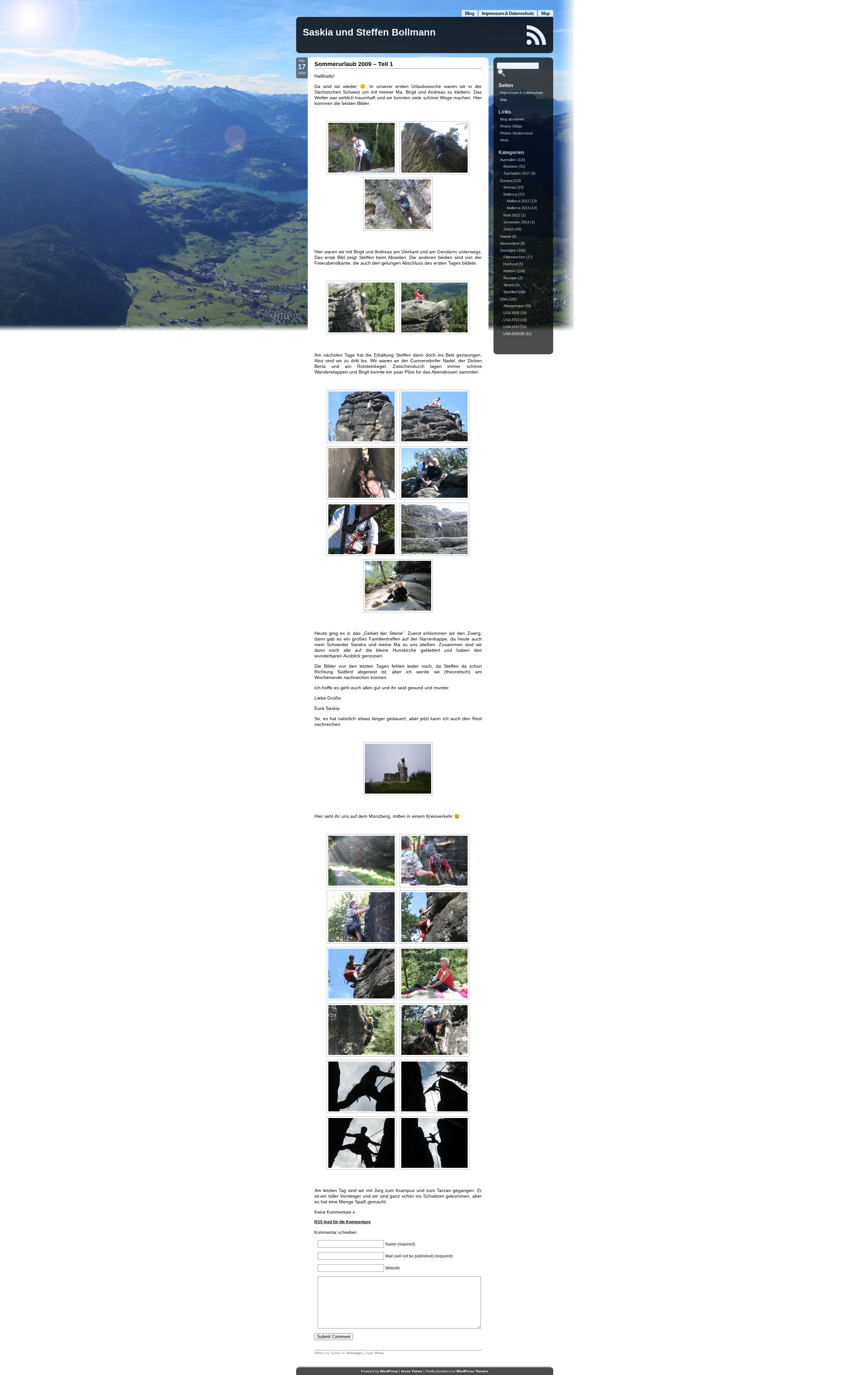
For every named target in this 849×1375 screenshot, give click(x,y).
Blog (469, 13)
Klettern (509, 271)
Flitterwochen (514, 257)
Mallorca (510, 194)
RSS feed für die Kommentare (342, 1222)
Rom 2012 (511, 215)
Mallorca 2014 (518, 208)
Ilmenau (509, 187)
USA (503, 299)
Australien (508, 160)
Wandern (510, 292)
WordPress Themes (472, 1371)
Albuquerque (513, 306)
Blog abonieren (512, 119)
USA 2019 (511, 327)
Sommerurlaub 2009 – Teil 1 (353, 64)
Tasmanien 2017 (516, 173)
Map (545, 13)
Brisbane (510, 166)
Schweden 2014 (516, 222)
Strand (508, 285)
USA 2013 (511, 320)
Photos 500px (511, 126)
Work (504, 140)
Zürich (508, 229)
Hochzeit (510, 264)
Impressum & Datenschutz (508, 13)
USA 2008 (511, 313)
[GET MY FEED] (537, 35)
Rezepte (510, 278)
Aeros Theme (412, 1371)
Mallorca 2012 (518, 201)
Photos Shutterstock (516, 133)
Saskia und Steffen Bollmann (369, 32)
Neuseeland (509, 243)
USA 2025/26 (513, 334)
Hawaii (505, 236)
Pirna (379, 1353)
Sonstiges (355, 1353)
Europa (506, 181)
